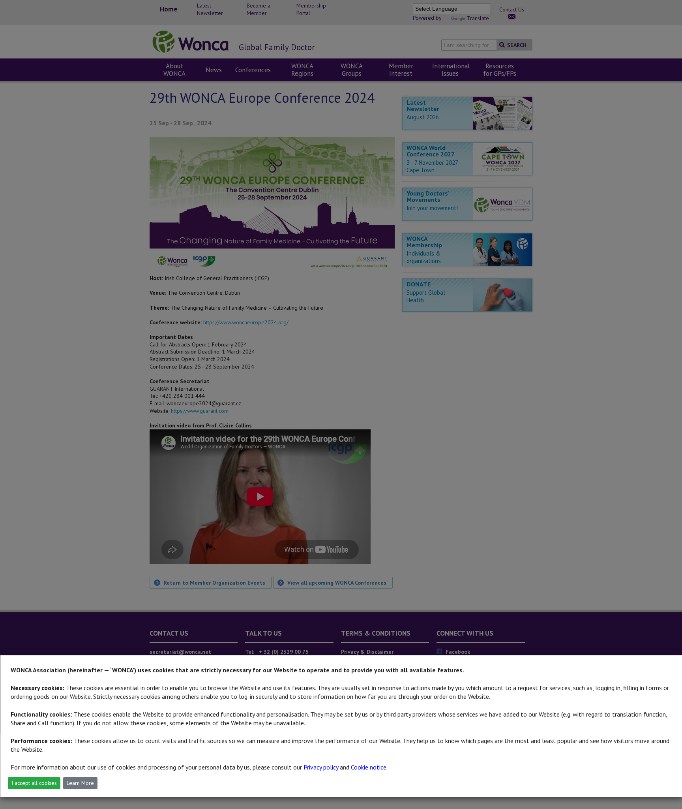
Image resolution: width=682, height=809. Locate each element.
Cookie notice (368, 767)
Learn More (80, 782)
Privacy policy (321, 767)
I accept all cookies (34, 782)
